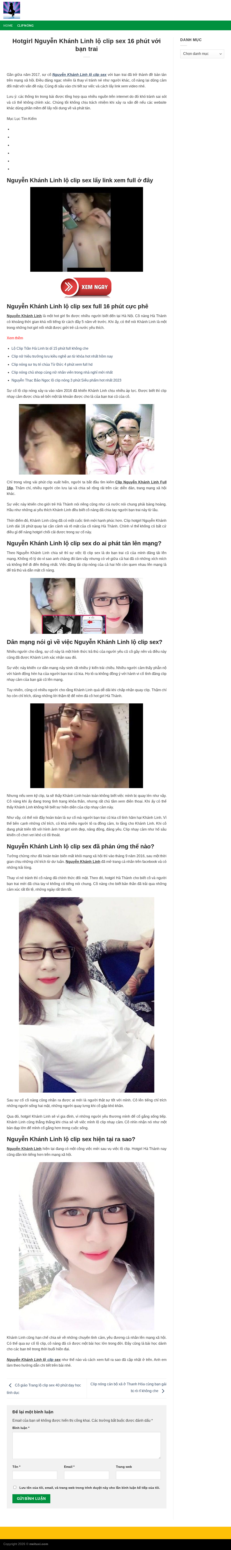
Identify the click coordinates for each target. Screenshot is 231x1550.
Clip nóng (25, 25)
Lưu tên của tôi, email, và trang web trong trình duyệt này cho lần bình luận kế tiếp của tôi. (89, 1487)
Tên (16, 1466)
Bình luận (20, 1428)
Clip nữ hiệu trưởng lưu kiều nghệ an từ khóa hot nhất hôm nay (62, 356)
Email (69, 1466)
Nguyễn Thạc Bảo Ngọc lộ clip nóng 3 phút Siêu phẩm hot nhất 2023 (66, 380)
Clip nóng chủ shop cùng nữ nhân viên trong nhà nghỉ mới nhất (62, 372)
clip (50, 1360)
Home (8, 25)
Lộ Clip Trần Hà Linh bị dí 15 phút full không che (50, 348)
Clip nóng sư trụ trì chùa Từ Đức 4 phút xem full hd (52, 364)
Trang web (124, 1466)
